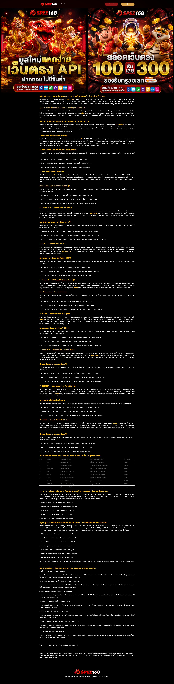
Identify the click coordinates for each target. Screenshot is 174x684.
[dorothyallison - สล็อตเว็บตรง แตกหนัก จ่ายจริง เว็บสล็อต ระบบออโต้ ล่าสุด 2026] (48, 4)
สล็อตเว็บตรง (64, 4)
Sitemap (71, 4)
